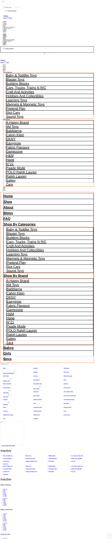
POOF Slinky (6, 375)
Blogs (4, 69)
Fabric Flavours (17, 147)
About (5, 36)
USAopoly (5, 411)
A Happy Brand (17, 122)
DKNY (11, 139)
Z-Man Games (67, 414)
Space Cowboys (67, 387)
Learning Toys (16, 100)
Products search (8, 7)
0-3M (4, 490)
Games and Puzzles (52, 458)
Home (4, 64)
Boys (4, 190)
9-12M (4, 493)
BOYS (4, 31)
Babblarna (14, 131)
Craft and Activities (20, 92)
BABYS (5, 42)
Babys (4, 187)
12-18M (4, 494)
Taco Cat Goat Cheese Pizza (70, 395)
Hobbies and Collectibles (25, 96)
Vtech (65, 411)
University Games (67, 407)
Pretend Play (15, 108)
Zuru (4, 418)
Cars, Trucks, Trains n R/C (26, 88)
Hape (10, 160)
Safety (11, 180)
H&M (10, 155)
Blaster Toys (15, 79)
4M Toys (12, 126)
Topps (4, 407)
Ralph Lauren (16, 176)
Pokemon (35, 372)
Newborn (5, 489)
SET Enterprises (6, 387)
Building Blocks (17, 83)
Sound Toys (14, 116)
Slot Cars (13, 112)
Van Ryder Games (37, 411)
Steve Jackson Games (68, 391)
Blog (4, 37)
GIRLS (4, 43)
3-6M (4, 491)
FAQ (4, 38)
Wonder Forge (36, 414)
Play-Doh (35, 368)
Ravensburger (36, 379)
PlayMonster (66, 368)
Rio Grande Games (37, 383)
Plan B (4, 368)
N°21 (10, 164)
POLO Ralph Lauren (21, 172)
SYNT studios (36, 395)
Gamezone (14, 151)
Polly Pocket (66, 372)
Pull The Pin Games (68, 375)
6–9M (4, 492)
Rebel (65, 379)
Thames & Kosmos (37, 399)
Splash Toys (36, 391)
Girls (4, 188)
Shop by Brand (6, 119)
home (4, 34)
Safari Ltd (66, 383)
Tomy (34, 403)
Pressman (35, 375)
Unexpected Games (37, 407)
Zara (9, 184)
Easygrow (13, 143)
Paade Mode (15, 168)
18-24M (4, 496)
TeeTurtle (5, 399)
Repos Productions (7, 383)
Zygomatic (35, 418)
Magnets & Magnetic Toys (25, 104)
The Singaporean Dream (69, 399)
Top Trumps (66, 403)
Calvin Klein (15, 135)
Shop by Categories (7, 72)
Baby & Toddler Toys (21, 75)
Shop (4, 35)
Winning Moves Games (8, 414)
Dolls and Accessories (30, 458)
